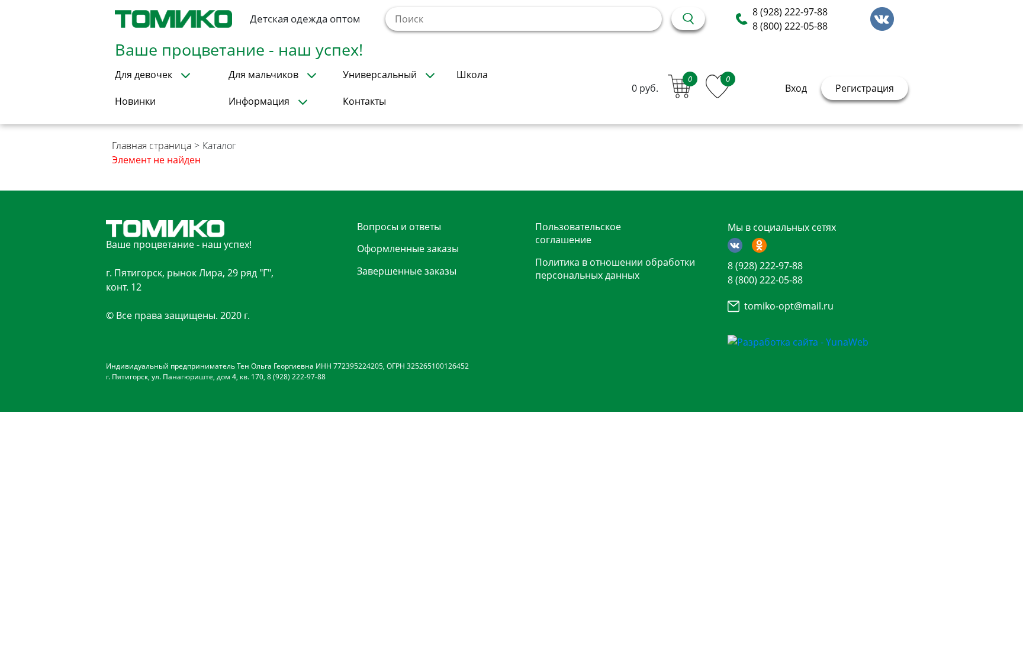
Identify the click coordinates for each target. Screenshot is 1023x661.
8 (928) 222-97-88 (790, 11)
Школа (472, 74)
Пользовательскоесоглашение (578, 233)
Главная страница (151, 145)
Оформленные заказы (408, 248)
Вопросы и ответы (399, 226)
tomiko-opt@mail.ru (789, 305)
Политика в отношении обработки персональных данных (615, 269)
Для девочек (143, 74)
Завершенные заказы (406, 271)
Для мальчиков (263, 74)
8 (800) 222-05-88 (790, 26)
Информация (259, 101)
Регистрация (864, 88)
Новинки (135, 101)
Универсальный (380, 74)
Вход (796, 88)
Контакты (364, 101)
